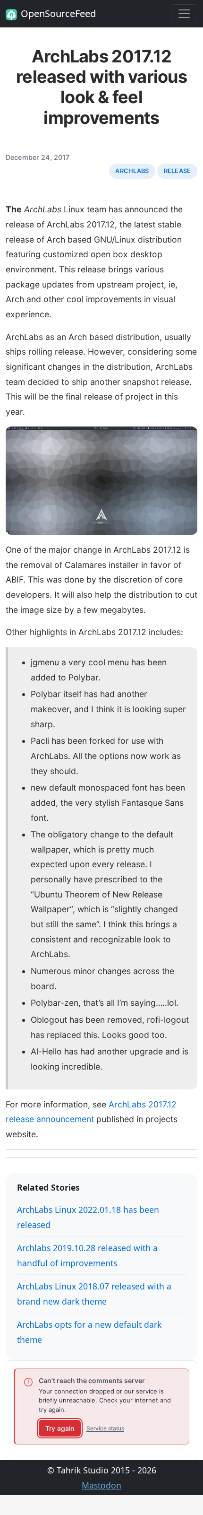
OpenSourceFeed (58, 13)
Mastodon (101, 1485)
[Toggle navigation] (184, 13)
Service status (105, 1428)
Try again (59, 1428)
